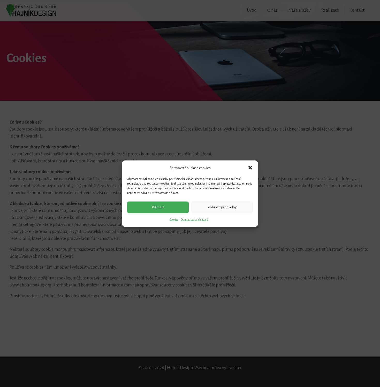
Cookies (174, 219)
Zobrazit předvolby (222, 207)
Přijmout (158, 207)
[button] (250, 167)
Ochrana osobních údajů (194, 219)
